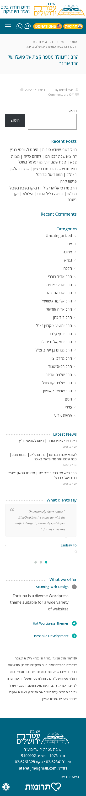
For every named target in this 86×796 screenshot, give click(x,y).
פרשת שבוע (35, 692)
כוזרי (49, 672)
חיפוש (72, 110)
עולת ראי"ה (51, 692)
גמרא (36, 658)
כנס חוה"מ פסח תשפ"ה (37, 678)
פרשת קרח (68, 181)
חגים (45, 665)
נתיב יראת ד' (17, 685)
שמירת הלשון (50, 699)
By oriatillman (64, 90)
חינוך (38, 665)
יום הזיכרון (28, 665)
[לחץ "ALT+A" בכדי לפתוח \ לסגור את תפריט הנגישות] (6, 787)
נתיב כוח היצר (68, 692)
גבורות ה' (46, 658)
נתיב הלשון (50, 685)
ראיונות (22, 692)
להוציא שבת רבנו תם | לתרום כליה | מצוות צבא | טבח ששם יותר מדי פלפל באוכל (43, 456)
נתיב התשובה (34, 685)
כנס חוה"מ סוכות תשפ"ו (31, 672)
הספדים (60, 665)
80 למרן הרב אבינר (65, 658)
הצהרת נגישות (69, 777)
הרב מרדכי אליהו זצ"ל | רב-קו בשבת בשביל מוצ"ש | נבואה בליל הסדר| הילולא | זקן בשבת (43, 193)
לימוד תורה (14, 678)
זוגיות (51, 665)
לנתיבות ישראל (67, 685)
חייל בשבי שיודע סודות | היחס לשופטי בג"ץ (43, 149)
